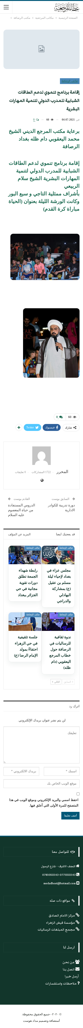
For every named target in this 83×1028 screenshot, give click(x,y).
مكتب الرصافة (70, 81)
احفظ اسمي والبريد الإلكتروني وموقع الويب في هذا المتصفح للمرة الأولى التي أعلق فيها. (43, 802)
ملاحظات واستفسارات (61, 983)
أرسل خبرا (72, 976)
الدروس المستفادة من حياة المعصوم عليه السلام (21, 510)
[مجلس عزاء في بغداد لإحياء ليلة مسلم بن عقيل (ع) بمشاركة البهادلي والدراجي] (58, 555)
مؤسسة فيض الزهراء (61, 922)
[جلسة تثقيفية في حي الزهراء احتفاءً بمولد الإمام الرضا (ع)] (25, 621)
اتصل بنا (69, 969)
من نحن (68, 962)
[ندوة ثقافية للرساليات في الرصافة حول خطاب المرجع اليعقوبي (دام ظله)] (58, 621)
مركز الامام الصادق (62, 915)
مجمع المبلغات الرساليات (57, 929)
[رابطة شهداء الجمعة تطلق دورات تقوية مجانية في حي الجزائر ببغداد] (25, 555)
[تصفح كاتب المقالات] (41, 455)
